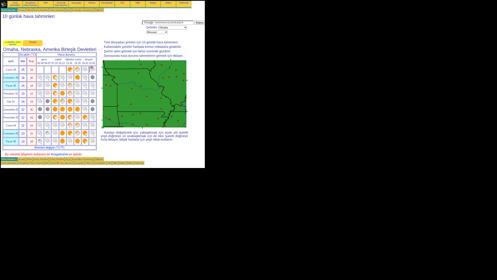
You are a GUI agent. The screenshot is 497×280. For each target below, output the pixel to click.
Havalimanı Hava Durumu (30, 4)
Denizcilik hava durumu (61, 4)
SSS (122, 3)
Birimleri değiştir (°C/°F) (49, 147)
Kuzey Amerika (41, 10)
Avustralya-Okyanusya (83, 10)
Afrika (29, 10)
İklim (46, 3)
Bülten (168, 3)
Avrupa (21, 10)
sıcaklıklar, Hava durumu (13, 43)
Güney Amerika (56, 10)
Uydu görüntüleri (15, 4)
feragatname (59, 154)
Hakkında (183, 3)
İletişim (153, 3)
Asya (67, 10)
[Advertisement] (71, 29)
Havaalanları (107, 3)
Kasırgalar (76, 3)
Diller (138, 3)
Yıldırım (91, 3)
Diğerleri (99, 10)
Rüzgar (32, 42)
